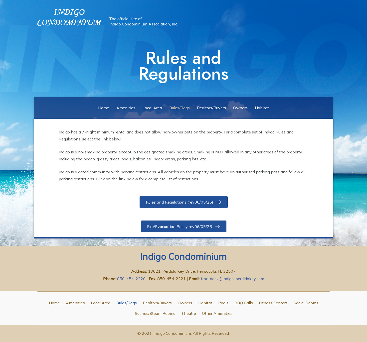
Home (103, 107)
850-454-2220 (132, 278)
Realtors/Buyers (211, 107)
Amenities (125, 107)
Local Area (152, 107)
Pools (223, 302)
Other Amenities (217, 313)
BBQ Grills (243, 302)
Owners (240, 107)
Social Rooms (306, 302)
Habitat (262, 107)
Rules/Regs (179, 107)
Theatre (188, 313)
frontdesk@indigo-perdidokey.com (232, 278)
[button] (184, 202)
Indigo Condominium (183, 256)
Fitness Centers (273, 302)
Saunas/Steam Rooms (155, 313)
